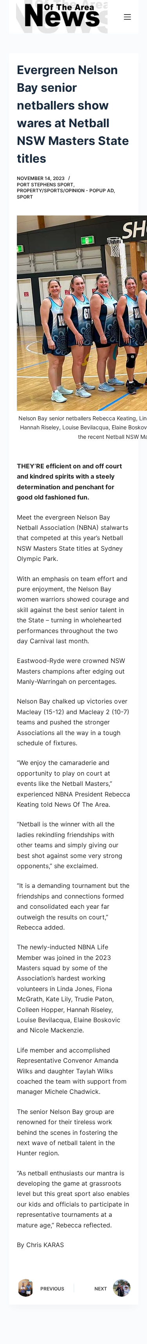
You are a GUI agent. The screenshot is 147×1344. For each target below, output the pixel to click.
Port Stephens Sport (45, 184)
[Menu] (127, 16)
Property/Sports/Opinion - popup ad (65, 190)
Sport (25, 197)
